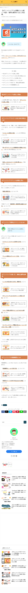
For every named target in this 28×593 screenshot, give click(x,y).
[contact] (16, 456)
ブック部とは (14, 451)
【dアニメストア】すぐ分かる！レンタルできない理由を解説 (17, 289)
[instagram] (14, 456)
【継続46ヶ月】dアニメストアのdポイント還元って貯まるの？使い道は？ (17, 304)
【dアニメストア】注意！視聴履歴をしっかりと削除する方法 (17, 374)
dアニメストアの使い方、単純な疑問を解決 (14, 82)
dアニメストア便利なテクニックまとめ (12, 80)
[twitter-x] (12, 456)
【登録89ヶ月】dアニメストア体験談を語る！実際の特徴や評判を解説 (17, 108)
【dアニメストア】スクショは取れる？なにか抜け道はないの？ (17, 347)
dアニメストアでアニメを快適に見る (12, 78)
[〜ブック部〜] (14, 2)
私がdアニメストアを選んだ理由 (11, 73)
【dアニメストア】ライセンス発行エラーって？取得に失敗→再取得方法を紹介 (17, 141)
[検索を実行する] (25, 422)
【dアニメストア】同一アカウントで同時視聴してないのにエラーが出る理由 (17, 156)
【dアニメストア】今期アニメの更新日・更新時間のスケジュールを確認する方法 (17, 212)
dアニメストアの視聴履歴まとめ (11, 84)
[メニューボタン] (2, 2)
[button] (3, 412)
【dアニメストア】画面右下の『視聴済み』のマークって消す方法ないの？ (17, 389)
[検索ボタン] (26, 2)
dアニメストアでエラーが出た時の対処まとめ (14, 76)
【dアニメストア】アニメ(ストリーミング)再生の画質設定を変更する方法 (17, 198)
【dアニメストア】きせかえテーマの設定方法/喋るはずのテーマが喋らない (17, 170)
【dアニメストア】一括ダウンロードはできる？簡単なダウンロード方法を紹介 (17, 264)
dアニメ (4, 405)
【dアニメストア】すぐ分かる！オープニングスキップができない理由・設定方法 (17, 333)
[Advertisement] (14, 529)
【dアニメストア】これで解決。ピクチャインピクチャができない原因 (17, 250)
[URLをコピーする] (25, 412)
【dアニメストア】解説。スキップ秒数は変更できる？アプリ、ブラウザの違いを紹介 (17, 319)
